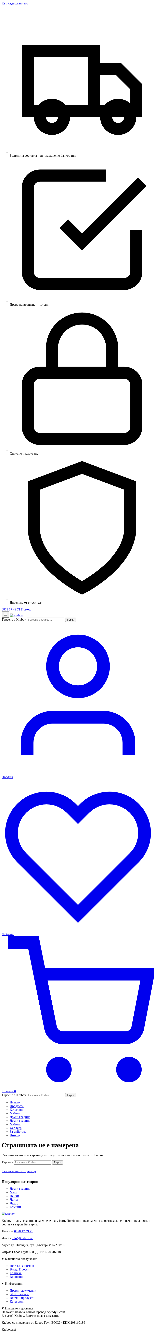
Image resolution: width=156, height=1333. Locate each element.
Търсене (7, 1162)
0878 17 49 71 (11, 609)
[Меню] (5, 614)
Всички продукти (22, 1298)
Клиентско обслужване (21, 1259)
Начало (15, 1102)
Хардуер (16, 1128)
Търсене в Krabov (14, 619)
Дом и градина (20, 1117)
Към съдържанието (15, 3)
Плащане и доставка (19, 1308)
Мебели (15, 1113)
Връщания (17, 1276)
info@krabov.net (22, 1238)
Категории (17, 1109)
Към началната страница (19, 1171)
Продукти (17, 1106)
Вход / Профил (20, 1269)
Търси (70, 619)
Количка (16, 1273)
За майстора (18, 1131)
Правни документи (23, 1290)
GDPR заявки (19, 1294)
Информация (14, 1283)
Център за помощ (22, 1265)
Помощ (26, 609)
